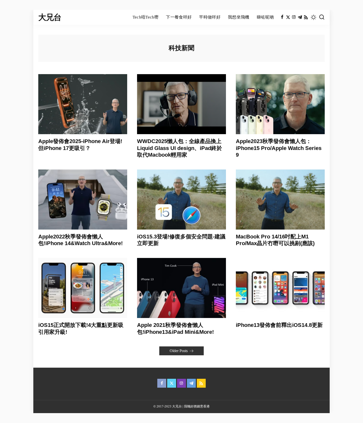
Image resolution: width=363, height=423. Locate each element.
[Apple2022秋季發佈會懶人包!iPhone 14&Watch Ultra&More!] (82, 199)
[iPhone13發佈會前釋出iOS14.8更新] (280, 288)
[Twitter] (288, 17)
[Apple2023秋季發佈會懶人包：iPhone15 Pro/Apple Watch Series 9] (280, 104)
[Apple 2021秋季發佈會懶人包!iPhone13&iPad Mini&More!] (181, 288)
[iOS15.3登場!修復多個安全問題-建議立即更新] (181, 199)
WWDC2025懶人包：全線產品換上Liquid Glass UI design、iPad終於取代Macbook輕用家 (179, 148)
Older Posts (179, 351)
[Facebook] (282, 17)
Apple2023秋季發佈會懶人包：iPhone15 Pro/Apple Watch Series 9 (279, 148)
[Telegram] (300, 17)
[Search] (322, 17)
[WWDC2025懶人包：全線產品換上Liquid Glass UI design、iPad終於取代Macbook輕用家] (181, 104)
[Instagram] (294, 17)
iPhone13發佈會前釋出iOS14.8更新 (279, 325)
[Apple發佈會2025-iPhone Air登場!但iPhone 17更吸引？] (82, 104)
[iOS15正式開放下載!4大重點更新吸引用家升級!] (82, 288)
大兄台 (49, 17)
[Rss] (306, 17)
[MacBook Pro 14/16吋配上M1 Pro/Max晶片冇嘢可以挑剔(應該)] (280, 199)
